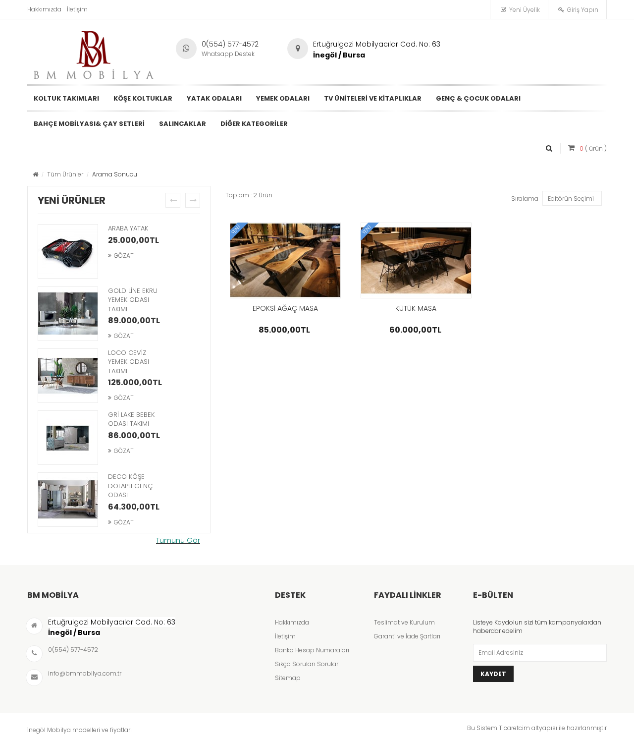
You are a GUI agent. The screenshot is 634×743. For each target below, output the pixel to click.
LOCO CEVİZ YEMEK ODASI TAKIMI (128, 362)
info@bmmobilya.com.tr (84, 673)
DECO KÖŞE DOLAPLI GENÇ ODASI (130, 486)
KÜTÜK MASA (415, 308)
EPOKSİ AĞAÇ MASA (285, 308)
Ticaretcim (514, 728)
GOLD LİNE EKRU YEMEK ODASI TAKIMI (133, 300)
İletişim (77, 9)
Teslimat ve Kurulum (404, 622)
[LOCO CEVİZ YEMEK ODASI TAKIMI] (68, 376)
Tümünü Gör (178, 540)
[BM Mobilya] (94, 52)
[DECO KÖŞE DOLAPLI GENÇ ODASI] (68, 500)
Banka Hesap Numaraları (312, 650)
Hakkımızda (44, 9)
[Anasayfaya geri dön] (35, 174)
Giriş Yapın (582, 9)
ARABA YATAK (128, 228)
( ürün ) (593, 148)
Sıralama (524, 198)
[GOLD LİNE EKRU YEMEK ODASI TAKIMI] (68, 314)
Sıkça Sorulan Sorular (306, 664)
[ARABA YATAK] (68, 252)
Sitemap (288, 678)
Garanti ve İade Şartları (407, 636)
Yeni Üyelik (524, 9)
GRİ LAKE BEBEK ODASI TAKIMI (131, 419)
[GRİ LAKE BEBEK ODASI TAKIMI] (68, 438)
